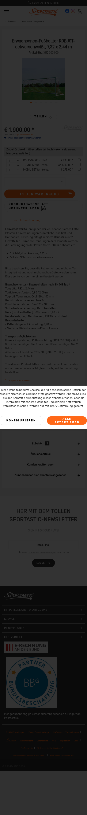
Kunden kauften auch (40, 464)
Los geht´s (43, 563)
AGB (54, 740)
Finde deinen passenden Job (62, 755)
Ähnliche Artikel (41, 454)
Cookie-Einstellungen (15, 732)
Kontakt (12, 740)
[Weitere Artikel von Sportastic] (72, 129)
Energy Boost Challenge (39, 732)
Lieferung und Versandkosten (66, 732)
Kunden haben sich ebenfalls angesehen (41, 475)
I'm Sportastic (27, 748)
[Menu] (6, 11)
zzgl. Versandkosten (24, 134)
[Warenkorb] (80, 11)
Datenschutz (42, 740)
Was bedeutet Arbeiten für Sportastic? (29, 755)
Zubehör (40, 443)
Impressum (65, 740)
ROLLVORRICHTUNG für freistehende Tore (48, 160)
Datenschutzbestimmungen (42, 552)
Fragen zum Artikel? (19, 380)
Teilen (40, 116)
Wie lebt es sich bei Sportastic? (50, 748)
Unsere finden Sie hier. (45, 552)
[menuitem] (6, 11)
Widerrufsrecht (26, 740)
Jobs (76, 740)
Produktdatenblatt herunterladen (28, 206)
